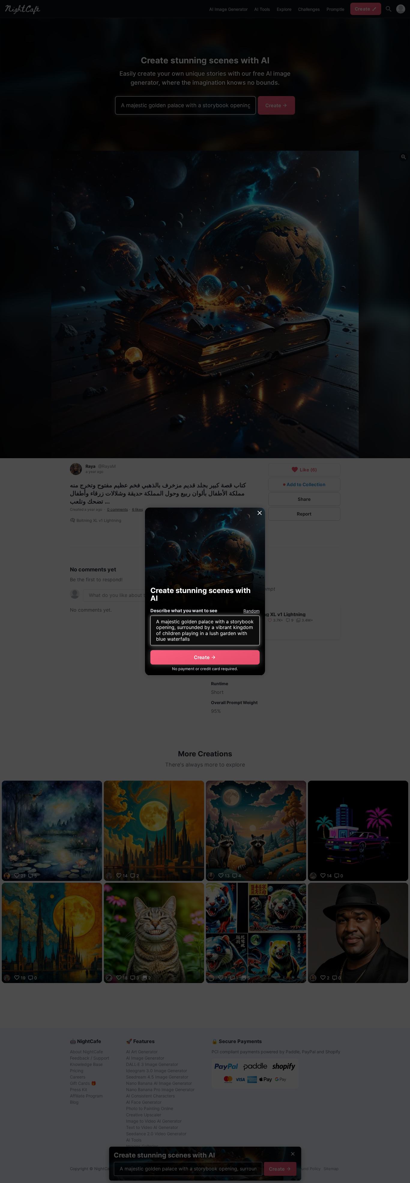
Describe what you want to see (183, 610)
